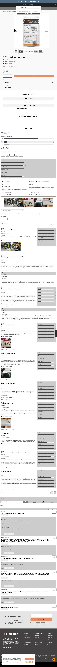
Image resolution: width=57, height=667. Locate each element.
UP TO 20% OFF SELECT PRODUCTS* (28, 1)
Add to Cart (33, 75)
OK (29, 659)
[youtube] (10, 647)
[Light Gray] (4, 71)
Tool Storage (26, 644)
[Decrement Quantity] (4, 76)
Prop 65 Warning (7, 87)
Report (13, 553)
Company (49, 633)
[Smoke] (7, 71)
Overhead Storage (27, 642)
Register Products (38, 640)
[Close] (33, 655)
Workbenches (26, 640)
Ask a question (54, 505)
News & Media (49, 637)
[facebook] (4, 647)
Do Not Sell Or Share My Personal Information (29, 662)
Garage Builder (26, 647)
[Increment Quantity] (10, 76)
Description (6, 82)
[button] (54, 512)
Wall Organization (27, 637)
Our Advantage (50, 635)
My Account (37, 635)
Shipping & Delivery (38, 644)
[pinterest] (8, 647)
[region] (18, 659)
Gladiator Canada (50, 642)
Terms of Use (38, 622)
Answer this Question (4, 515)
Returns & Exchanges (38, 642)
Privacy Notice (43, 622)
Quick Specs (6, 85)
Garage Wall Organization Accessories (13, 11)
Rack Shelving (26, 639)
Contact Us (37, 637)
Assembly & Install (50, 640)
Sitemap (48, 644)
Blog (48, 639)
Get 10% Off (41, 619)
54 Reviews (9, 498)
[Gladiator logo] (10, 634)
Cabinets (25, 635)
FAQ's (36, 639)
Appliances (26, 646)
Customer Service (39, 633)
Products (26, 633)
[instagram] (6, 647)
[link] (2, 498)
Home (4, 11)
